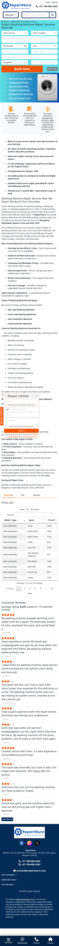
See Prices (52, 69)
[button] (29, 874)
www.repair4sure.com (25, 899)
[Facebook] (22, 843)
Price (50, 520)
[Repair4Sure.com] (16, 5)
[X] (37, 843)
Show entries (29, 509)
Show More (6, 819)
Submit (21, 430)
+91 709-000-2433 (48, 6)
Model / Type (10, 520)
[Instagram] (29, 843)
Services (8, 942)
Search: (10, 515)
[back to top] (52, 931)
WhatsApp (22, 942)
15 (52, 588)
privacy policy (30, 437)
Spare (31, 520)
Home (50, 942)
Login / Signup (51, 2)
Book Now (22, 69)
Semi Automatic (10, 526)
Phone (36, 942)
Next (30, 593)
